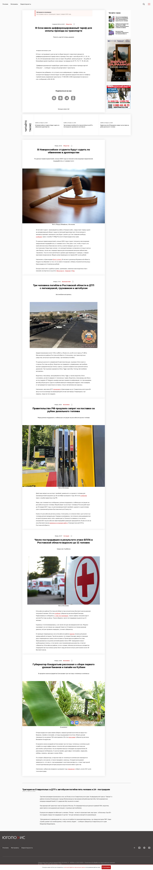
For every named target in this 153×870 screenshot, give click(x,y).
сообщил (57, 613)
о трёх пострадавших (61, 616)
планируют (71, 769)
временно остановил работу (59, 523)
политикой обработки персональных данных (74, 867)
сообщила (83, 495)
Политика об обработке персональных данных (100, 862)
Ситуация (66, 536)
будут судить (57, 259)
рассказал (72, 737)
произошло (56, 389)
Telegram (68, 271)
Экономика (66, 404)
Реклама (5, 4)
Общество (69, 24)
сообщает (39, 237)
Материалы (14, 4)
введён (72, 634)
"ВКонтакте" (60, 271)
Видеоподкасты (25, 4)
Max (73, 271)
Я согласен (106, 867)
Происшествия (66, 281)
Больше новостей (63, 109)
